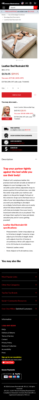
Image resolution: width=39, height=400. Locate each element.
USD (23, 3)
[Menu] (4, 7)
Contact (4, 339)
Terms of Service (8, 336)
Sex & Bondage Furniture (16, 15)
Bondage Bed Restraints (12, 17)
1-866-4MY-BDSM (9, 326)
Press (4, 353)
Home (4, 15)
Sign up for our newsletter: (12, 357)
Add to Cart (16, 95)
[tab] (16, 60)
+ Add (7, 119)
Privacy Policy (7, 343)
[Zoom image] (19, 40)
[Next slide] (34, 115)
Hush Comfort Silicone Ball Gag (24, 107)
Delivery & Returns (8, 333)
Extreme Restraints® (26, 393)
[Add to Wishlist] (35, 95)
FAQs (4, 329)
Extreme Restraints (15, 386)
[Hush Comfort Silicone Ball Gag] (7, 111)
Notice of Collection (9, 346)
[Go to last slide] (5, 115)
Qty (3, 88)
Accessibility (6, 349)
